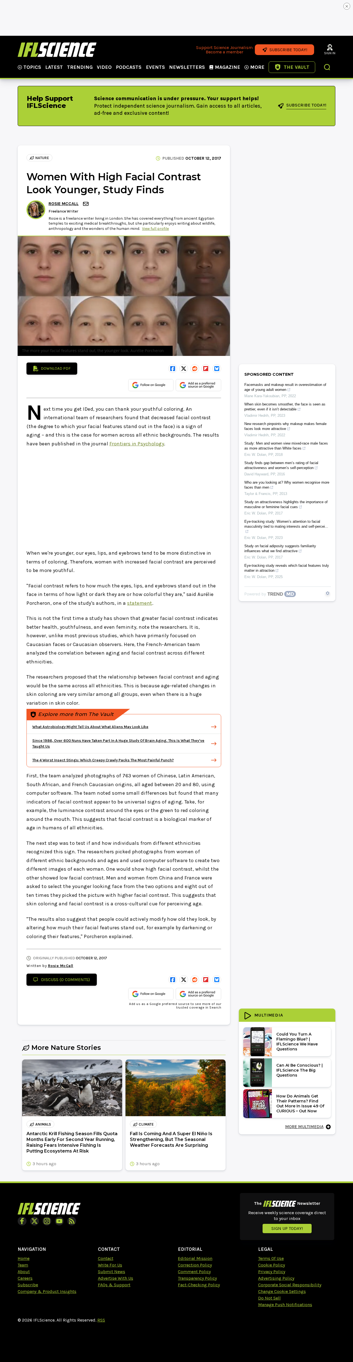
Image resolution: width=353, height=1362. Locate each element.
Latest (54, 67)
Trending (80, 67)
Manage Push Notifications (285, 1304)
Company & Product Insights (47, 1291)
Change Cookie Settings (282, 1291)
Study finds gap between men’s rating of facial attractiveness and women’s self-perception (281, 465)
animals (43, 1124)
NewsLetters (187, 67)
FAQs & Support (114, 1284)
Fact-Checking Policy (199, 1284)
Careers (25, 1278)
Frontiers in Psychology (136, 444)
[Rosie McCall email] (86, 204)
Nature (42, 158)
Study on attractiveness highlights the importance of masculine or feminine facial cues (286, 504)
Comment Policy (194, 1271)
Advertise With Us (115, 1278)
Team (23, 1265)
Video (104, 67)
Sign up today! (287, 1228)
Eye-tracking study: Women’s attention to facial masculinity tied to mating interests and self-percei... (286, 524)
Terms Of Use (271, 1258)
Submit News (111, 1271)
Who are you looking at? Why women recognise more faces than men (286, 484)
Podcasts (128, 67)
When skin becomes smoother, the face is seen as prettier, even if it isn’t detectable (284, 406)
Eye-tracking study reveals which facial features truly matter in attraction (286, 568)
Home (24, 1258)
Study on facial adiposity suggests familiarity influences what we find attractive (280, 548)
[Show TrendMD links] (327, 593)
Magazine (227, 67)
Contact (105, 1258)
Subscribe (28, 1284)
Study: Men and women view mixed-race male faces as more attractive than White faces (286, 445)
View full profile (155, 228)
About (24, 1271)
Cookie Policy (271, 1265)
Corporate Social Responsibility (289, 1284)
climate (146, 1124)
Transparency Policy (197, 1278)
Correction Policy (195, 1265)
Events (155, 67)
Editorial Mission (195, 1258)
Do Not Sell (269, 1298)
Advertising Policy (276, 1278)
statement (139, 603)
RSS (101, 1320)
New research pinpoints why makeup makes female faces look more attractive (285, 426)
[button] (327, 68)
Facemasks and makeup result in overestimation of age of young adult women (285, 387)
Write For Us (110, 1265)
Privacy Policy (271, 1271)
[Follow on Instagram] (46, 1221)
